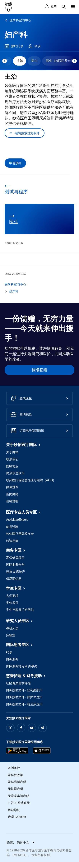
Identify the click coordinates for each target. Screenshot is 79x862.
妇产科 (16, 34)
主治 (20, 60)
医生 (34, 60)
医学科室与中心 (20, 20)
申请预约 (15, 163)
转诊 (38, 46)
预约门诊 (17, 46)
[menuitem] (19, 61)
